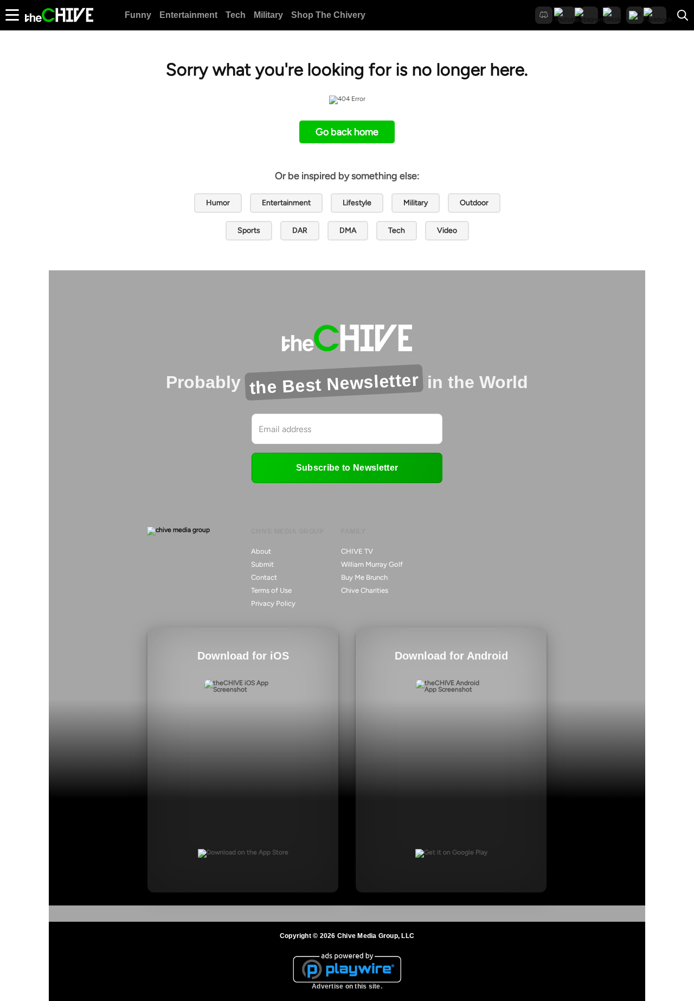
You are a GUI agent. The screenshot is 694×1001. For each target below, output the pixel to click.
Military (268, 15)
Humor (218, 202)
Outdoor (474, 202)
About (261, 551)
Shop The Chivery (328, 15)
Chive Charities (364, 590)
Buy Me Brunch (364, 577)
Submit (262, 564)
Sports (248, 230)
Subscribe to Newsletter (347, 467)
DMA (347, 230)
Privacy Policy (273, 603)
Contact (264, 577)
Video (447, 230)
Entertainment (188, 15)
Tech (236, 15)
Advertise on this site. (347, 986)
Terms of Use (271, 590)
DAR (299, 230)
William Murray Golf (372, 564)
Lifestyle (357, 202)
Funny (138, 15)
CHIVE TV (357, 551)
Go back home (347, 132)
